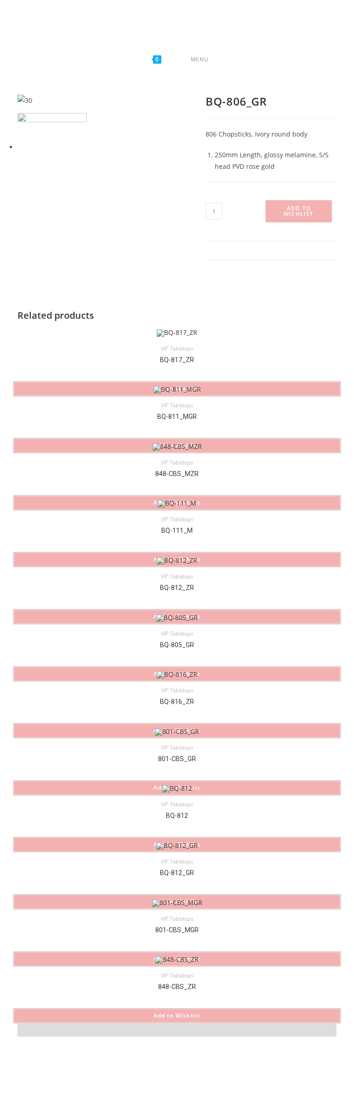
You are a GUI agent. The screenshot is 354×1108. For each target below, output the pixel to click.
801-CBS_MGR (177, 930)
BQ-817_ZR (177, 359)
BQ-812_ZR (177, 587)
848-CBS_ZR (177, 986)
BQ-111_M (177, 530)
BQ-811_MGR (177, 416)
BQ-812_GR (177, 872)
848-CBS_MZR (177, 473)
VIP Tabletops (177, 348)
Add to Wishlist (298, 211)
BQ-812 (177, 815)
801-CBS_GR (177, 758)
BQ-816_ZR (177, 701)
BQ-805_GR (177, 645)
